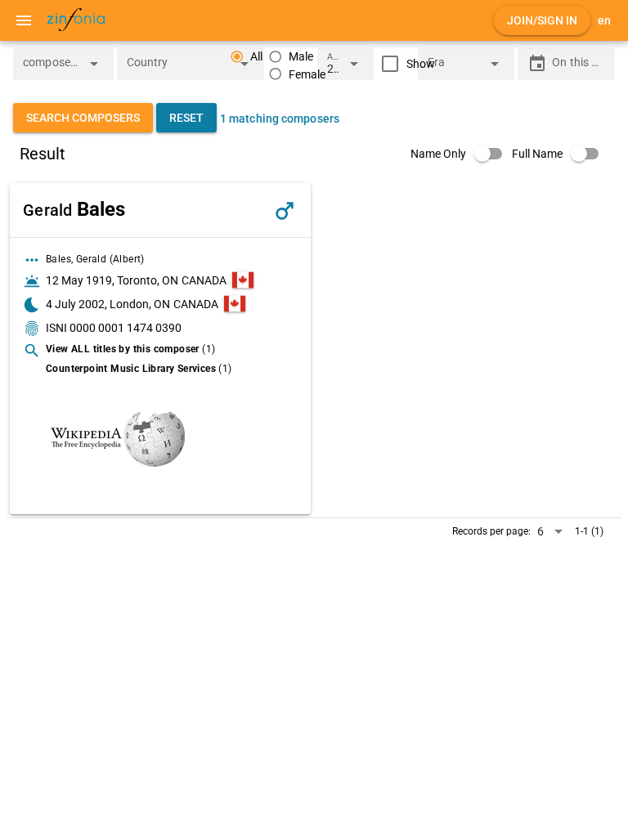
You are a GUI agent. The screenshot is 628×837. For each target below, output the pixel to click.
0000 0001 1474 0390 (126, 327)
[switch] (461, 153)
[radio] (291, 56)
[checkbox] (404, 63)
